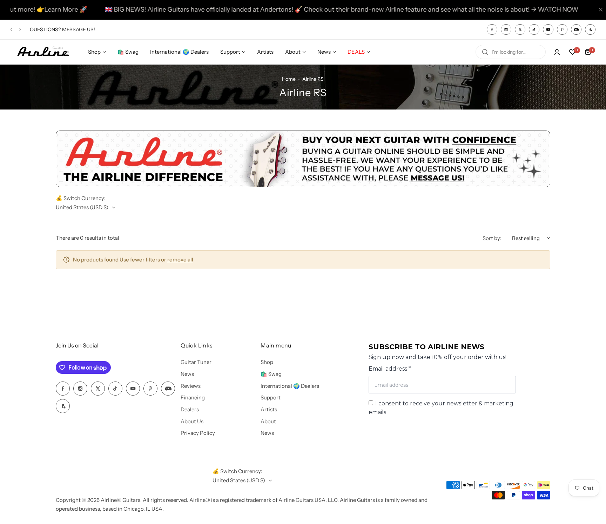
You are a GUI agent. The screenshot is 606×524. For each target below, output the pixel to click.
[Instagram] (506, 29)
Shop (267, 362)
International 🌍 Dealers (290, 386)
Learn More (40, 9)
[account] (557, 52)
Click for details (82, 32)
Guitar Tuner (196, 362)
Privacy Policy (198, 433)
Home (289, 79)
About (268, 421)
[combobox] (511, 52)
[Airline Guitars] (43, 52)
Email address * (390, 368)
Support (271, 397)
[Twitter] (520, 29)
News (187, 374)
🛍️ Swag (271, 374)
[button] (11, 29)
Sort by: (492, 238)
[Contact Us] (303, 185)
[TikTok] (534, 29)
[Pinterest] (562, 29)
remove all (180, 259)
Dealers (190, 409)
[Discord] (576, 29)
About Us (192, 421)
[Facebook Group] (590, 29)
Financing (193, 397)
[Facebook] (492, 29)
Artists (269, 409)
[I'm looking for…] (485, 52)
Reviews (191, 386)
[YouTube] (548, 29)
